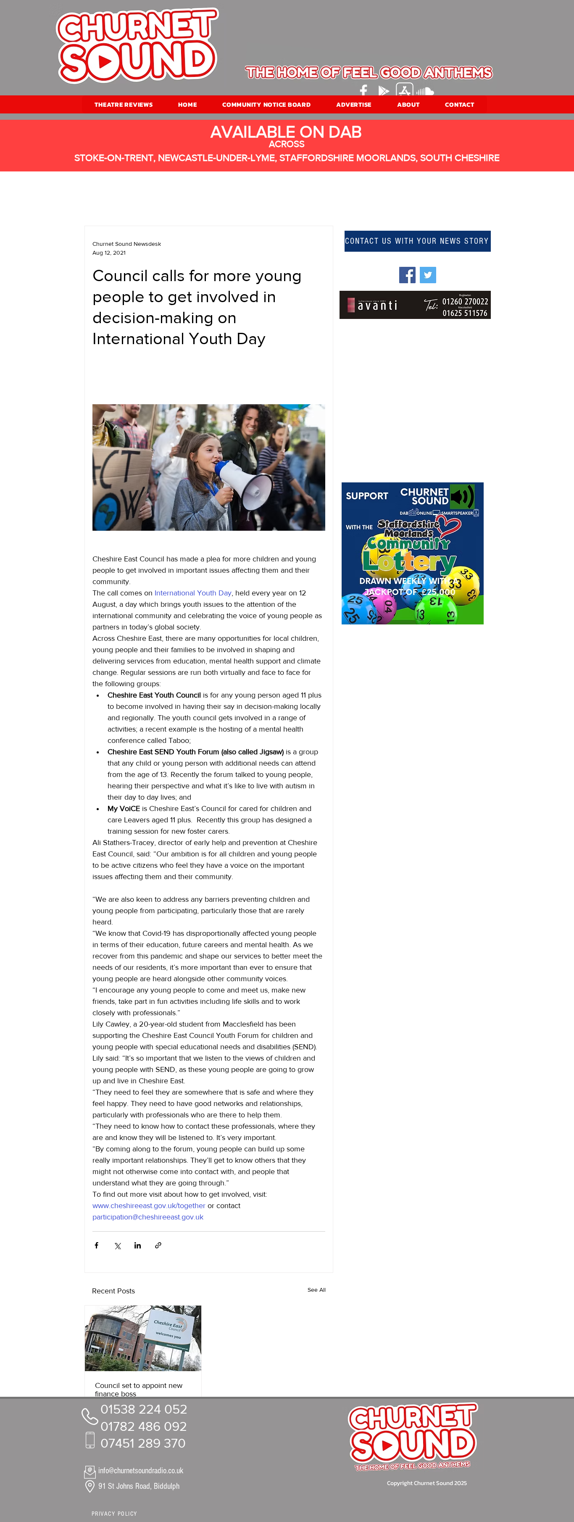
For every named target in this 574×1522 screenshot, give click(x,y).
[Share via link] (158, 1245)
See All (317, 1289)
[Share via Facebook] (96, 1245)
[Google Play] (384, 91)
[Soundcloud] (425, 91)
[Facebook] (363, 91)
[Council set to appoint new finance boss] (143, 1338)
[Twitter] (428, 275)
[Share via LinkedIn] (138, 1245)
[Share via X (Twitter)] (117, 1245)
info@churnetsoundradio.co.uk (140, 1470)
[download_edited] (404, 91)
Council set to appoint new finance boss (138, 1389)
